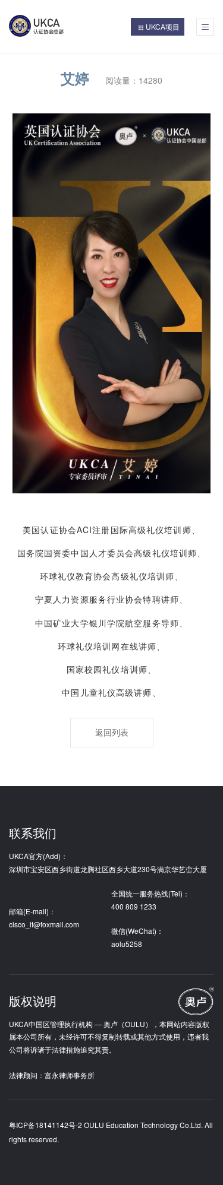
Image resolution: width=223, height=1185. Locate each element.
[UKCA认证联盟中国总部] (41, 27)
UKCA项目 (163, 26)
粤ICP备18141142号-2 (45, 1125)
